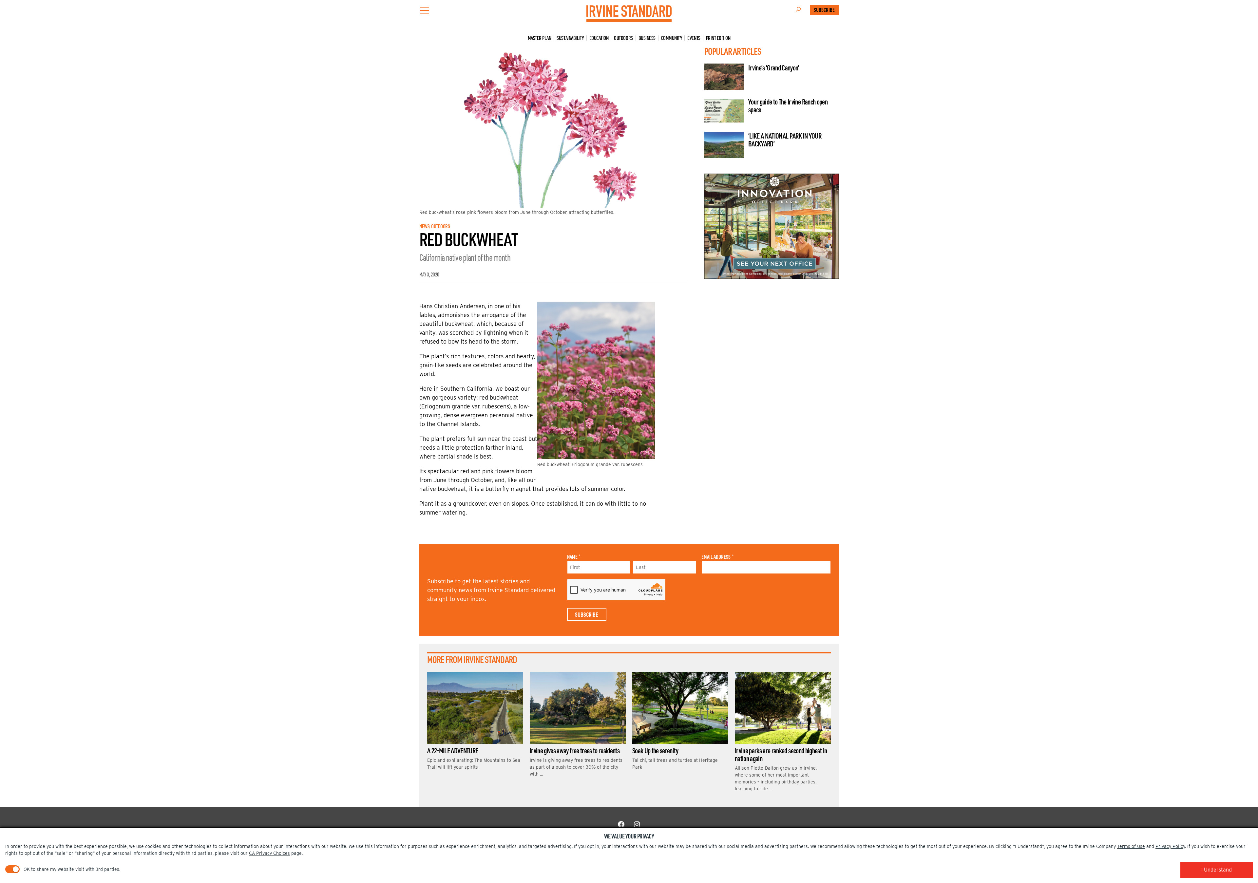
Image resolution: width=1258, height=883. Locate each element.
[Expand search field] (798, 10)
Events (693, 38)
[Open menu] (424, 10)
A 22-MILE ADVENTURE (452, 750)
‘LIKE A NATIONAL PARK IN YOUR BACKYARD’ (784, 139)
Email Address (717, 556)
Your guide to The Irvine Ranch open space (788, 105)
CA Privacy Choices (269, 853)
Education (599, 38)
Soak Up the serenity (655, 750)
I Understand (1216, 870)
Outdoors (623, 38)
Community (671, 38)
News (424, 226)
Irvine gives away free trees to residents (574, 750)
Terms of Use (1131, 846)
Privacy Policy (1170, 846)
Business (647, 38)
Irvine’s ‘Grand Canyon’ (773, 67)
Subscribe (824, 10)
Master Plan (539, 38)
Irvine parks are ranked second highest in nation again (781, 754)
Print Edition (718, 38)
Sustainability (570, 38)
